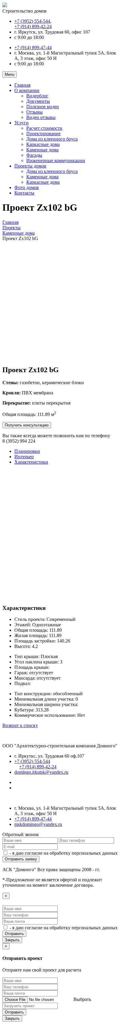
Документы (38, 101)
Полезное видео (42, 106)
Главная (22, 85)
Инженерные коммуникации (55, 160)
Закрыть (12, 940)
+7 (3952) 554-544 (32, 21)
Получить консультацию (27, 425)
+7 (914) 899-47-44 (33, 47)
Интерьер (24, 456)
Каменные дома (42, 149)
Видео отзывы (41, 117)
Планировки (27, 451)
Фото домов (26, 187)
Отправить (14, 933)
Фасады (34, 155)
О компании (26, 90)
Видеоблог (37, 95)
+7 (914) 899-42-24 (33, 26)
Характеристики (31, 462)
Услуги (21, 122)
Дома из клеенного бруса (52, 138)
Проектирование (43, 133)
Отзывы (34, 111)
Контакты (24, 192)
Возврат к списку (20, 725)
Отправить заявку (21, 859)
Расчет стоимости (44, 128)
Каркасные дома (43, 144)
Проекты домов (30, 165)
